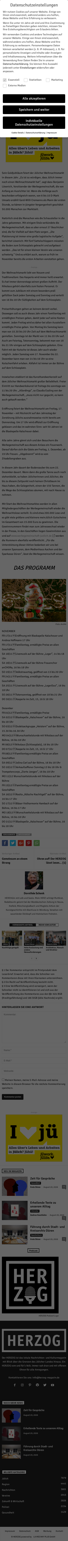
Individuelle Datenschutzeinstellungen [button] (34, 123)
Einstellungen (28, 67)
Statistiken (35, 79)
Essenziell (13, 79)
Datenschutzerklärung (15, 64)
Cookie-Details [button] (18, 132)
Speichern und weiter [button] (34, 110)
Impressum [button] (52, 132)
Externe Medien (17, 85)
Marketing (57, 79)
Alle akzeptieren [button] (34, 98)
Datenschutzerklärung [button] (36, 132)
